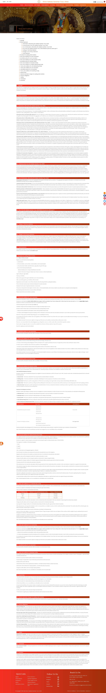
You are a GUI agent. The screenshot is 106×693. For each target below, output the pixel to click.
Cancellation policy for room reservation (28, 58)
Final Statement (26, 53)
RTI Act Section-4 (31, 676)
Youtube (48, 684)
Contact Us (83, 5)
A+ (10, 1)
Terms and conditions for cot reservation (29, 67)
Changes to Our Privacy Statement (30, 51)
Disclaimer (22, 80)
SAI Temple (37, 5)
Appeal (17, 676)
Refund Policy (23, 72)
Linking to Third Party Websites (29, 50)
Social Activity (69, 5)
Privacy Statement (24, 42)
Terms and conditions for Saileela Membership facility (31, 64)
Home (21, 5)
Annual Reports (19, 678)
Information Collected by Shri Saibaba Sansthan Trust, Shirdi (36, 43)
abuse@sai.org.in (20, 218)
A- (7, 1)
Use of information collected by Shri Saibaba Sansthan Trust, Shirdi (37, 46)
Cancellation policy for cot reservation (28, 69)
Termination (23, 78)
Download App (99, 2)
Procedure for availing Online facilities (28, 54)
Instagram (48, 679)
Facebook (48, 677)
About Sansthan (29, 5)
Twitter (47, 681)
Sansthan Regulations (32, 678)
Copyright (22, 40)
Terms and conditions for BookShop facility (29, 70)
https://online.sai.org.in (23, 257)
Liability (22, 77)
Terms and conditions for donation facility (29, 62)
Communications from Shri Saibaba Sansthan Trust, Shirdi (35, 45)
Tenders (76, 5)
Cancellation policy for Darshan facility (28, 61)
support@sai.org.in (20, 239)
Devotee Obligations (24, 75)
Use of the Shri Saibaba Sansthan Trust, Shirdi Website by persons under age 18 (40, 48)
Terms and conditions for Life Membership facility (31, 66)
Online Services (60, 5)
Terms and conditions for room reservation (29, 56)
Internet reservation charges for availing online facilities (32, 74)
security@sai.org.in (34, 250)
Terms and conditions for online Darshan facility (30, 59)
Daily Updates (45, 5)
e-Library (52, 5)
